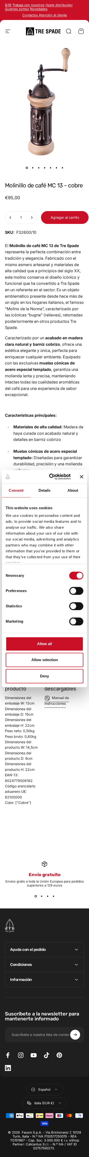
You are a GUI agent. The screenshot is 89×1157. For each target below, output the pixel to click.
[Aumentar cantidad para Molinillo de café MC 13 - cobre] (31, 217)
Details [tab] (45, 490)
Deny (44, 676)
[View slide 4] (53, 896)
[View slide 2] (41, 896)
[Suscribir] (75, 1035)
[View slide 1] (36, 896)
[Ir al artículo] (27, 168)
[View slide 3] (47, 896)
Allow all (44, 644)
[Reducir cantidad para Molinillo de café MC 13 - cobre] (10, 217)
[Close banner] (81, 476)
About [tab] (72, 490)
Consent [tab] (16, 490)
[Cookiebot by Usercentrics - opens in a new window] (52, 476)
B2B (8, 5)
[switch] (76, 591)
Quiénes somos (17, 9)
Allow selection (44, 660)
